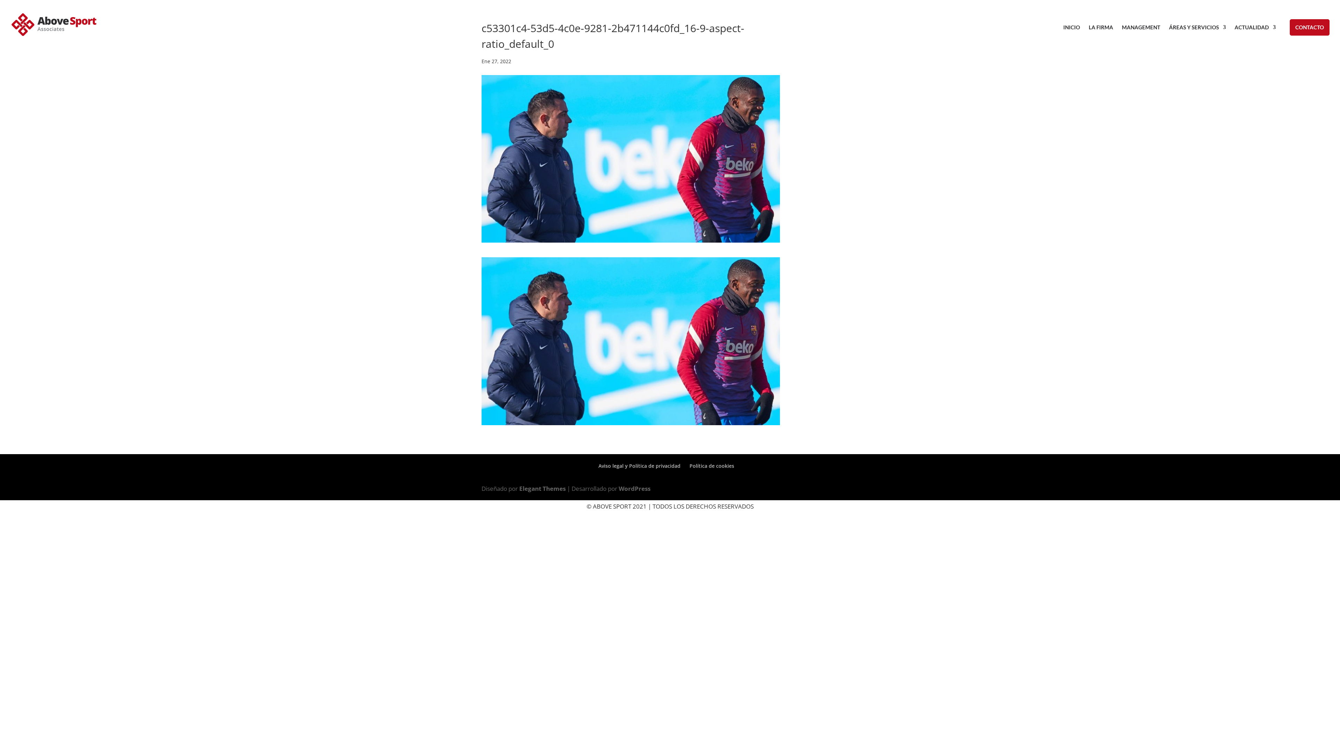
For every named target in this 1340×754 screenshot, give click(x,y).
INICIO (1071, 27)
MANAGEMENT (1141, 27)
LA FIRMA (1101, 27)
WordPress (634, 489)
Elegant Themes (542, 489)
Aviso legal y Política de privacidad (639, 466)
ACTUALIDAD (1252, 27)
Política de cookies (712, 466)
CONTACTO (1309, 27)
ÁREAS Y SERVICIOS (1194, 27)
